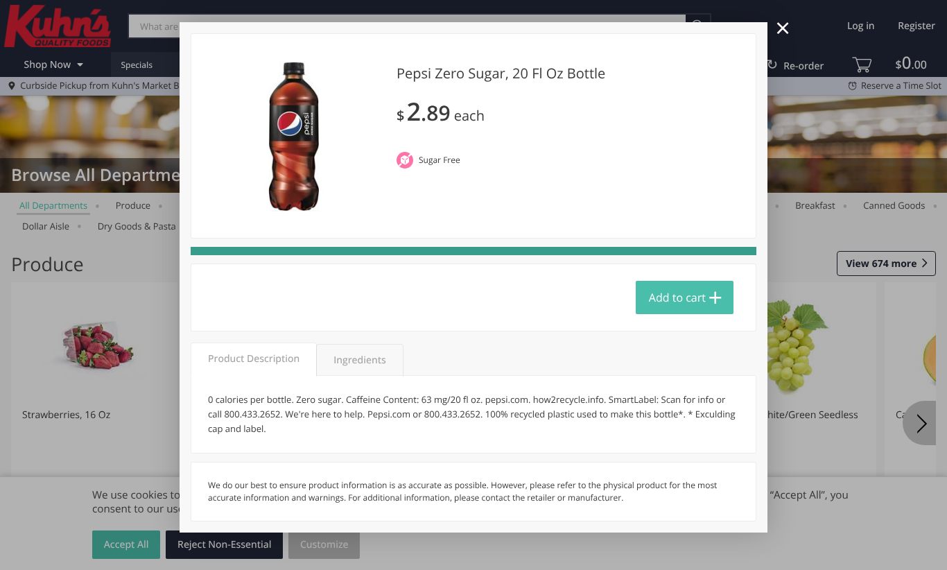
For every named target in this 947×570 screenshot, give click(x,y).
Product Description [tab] (253, 358)
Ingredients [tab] (359, 360)
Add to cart (677, 297)
